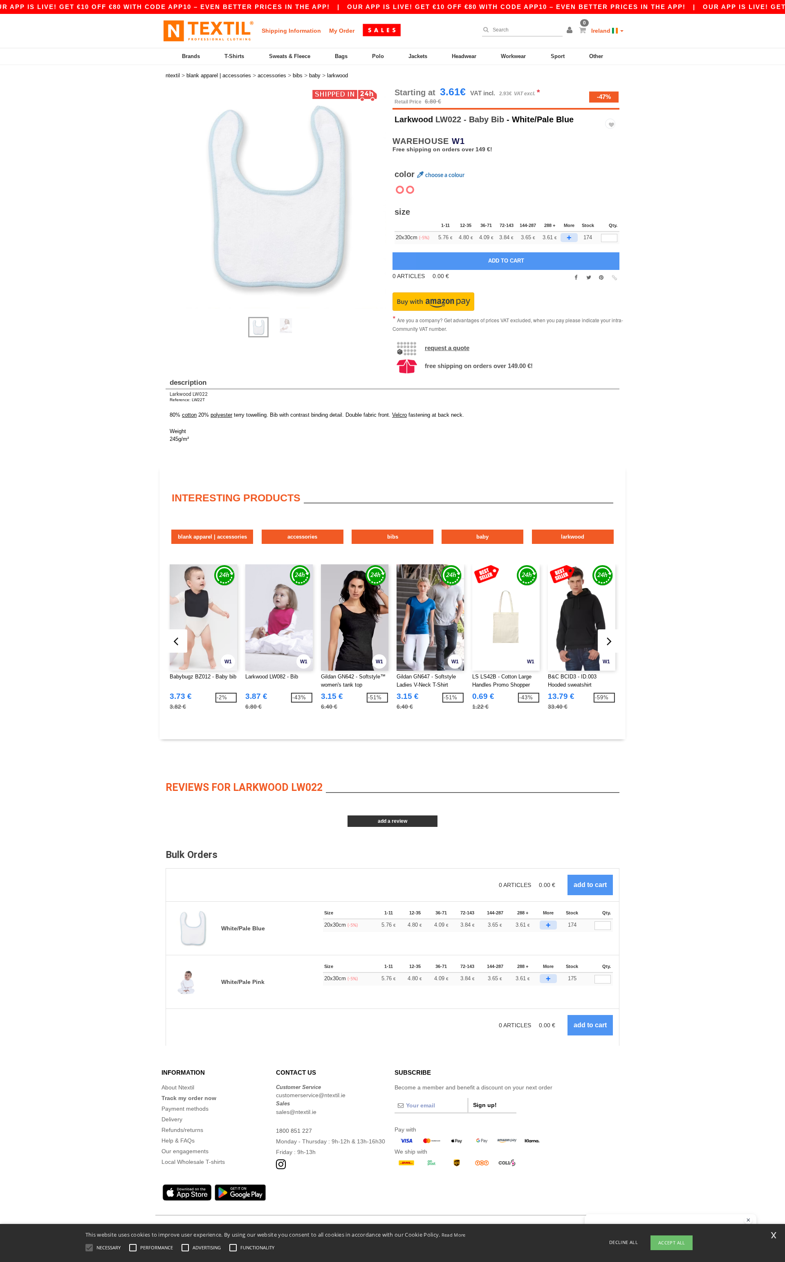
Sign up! (485, 1105)
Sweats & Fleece (289, 56)
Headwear (464, 56)
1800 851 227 (294, 1130)
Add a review (392, 821)
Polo (378, 56)
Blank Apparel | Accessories (212, 537)
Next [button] (171, 206)
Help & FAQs (178, 1140)
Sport (558, 56)
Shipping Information (291, 30)
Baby (482, 537)
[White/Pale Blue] (410, 190)
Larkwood (414, 119)
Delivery (171, 1119)
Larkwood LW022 (189, 394)
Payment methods (185, 1108)
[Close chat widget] (748, 1220)
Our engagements (185, 1151)
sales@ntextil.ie (296, 1112)
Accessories (302, 537)
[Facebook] (575, 278)
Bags (341, 56)
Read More (454, 1235)
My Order (341, 30)
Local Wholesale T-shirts (193, 1162)
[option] (276, 198)
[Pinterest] (601, 278)
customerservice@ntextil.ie (310, 1095)
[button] (571, 30)
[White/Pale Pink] (400, 190)
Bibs (392, 537)
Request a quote (447, 347)
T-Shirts (234, 56)
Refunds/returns (182, 1130)
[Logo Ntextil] (208, 30)
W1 (458, 141)
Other (596, 56)
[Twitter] (588, 278)
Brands (191, 56)
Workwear (513, 56)
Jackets (417, 56)
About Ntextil (177, 1087)
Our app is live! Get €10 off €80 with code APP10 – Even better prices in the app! (516, 6)
